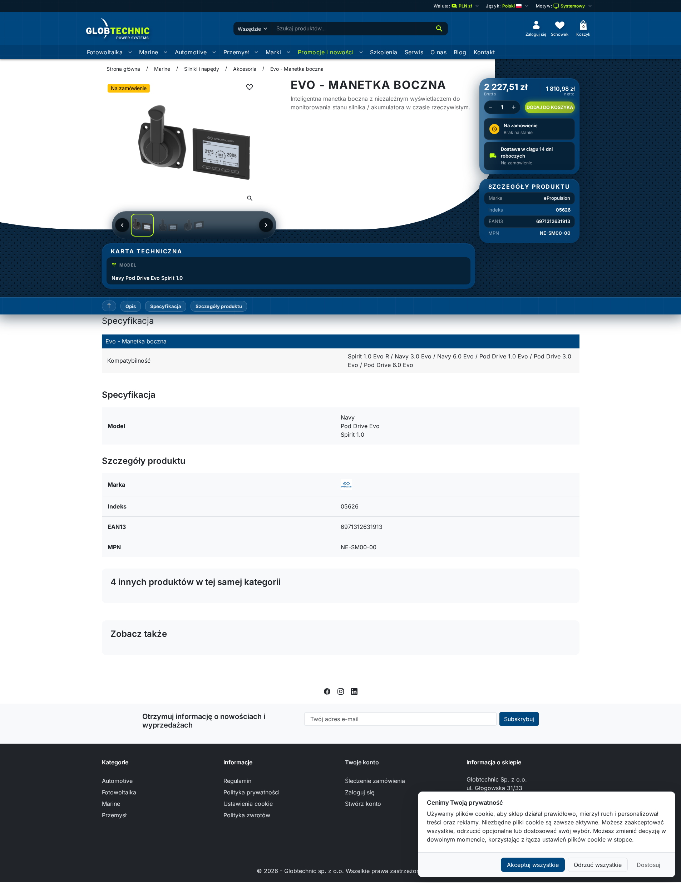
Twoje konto (362, 762)
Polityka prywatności (251, 792)
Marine (148, 52)
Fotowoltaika (105, 52)
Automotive (191, 52)
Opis (130, 306)
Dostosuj (648, 864)
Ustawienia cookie (248, 803)
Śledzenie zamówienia (375, 780)
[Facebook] (327, 690)
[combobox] (351, 29)
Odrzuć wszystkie (598, 864)
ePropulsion (557, 198)
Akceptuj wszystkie (533, 864)
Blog (460, 52)
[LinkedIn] (354, 690)
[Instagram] (341, 690)
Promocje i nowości (326, 52)
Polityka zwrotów (246, 815)
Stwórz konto (363, 803)
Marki (273, 52)
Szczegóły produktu (219, 306)
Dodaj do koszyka (550, 107)
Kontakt (484, 52)
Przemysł (236, 52)
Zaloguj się (359, 792)
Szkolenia (384, 52)
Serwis (414, 52)
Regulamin (237, 780)
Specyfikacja (166, 306)
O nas (438, 52)
